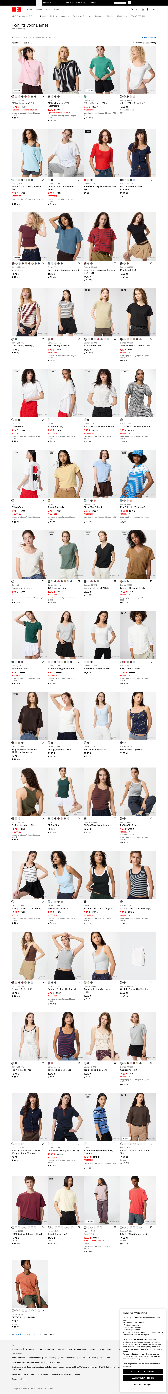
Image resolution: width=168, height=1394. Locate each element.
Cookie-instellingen (143, 1384)
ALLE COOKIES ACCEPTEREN (143, 1371)
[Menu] (153, 9)
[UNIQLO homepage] (16, 9)
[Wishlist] (137, 9)
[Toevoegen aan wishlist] (42, 96)
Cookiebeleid (127, 1366)
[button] (153, 16)
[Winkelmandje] (148, 9)
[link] (36, 1362)
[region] (143, 1350)
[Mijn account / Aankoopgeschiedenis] (142, 9)
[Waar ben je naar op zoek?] (132, 9)
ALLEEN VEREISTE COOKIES (143, 1378)
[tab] (30, 9)
